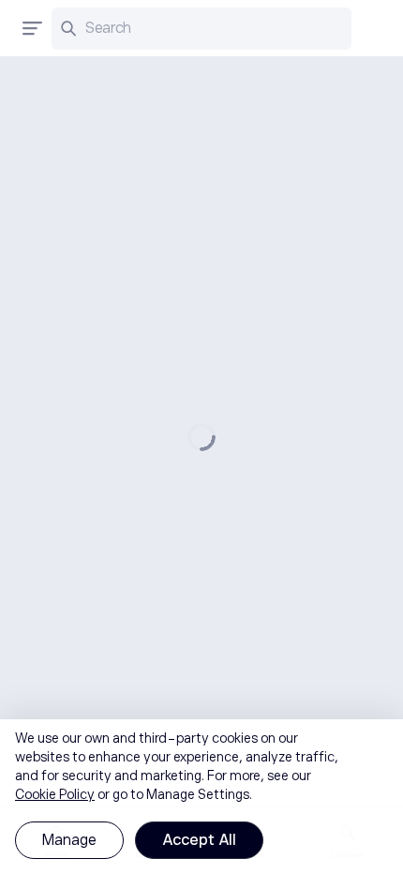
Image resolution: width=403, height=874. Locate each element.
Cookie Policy (55, 794)
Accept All (199, 840)
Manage (69, 840)
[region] (201, 796)
